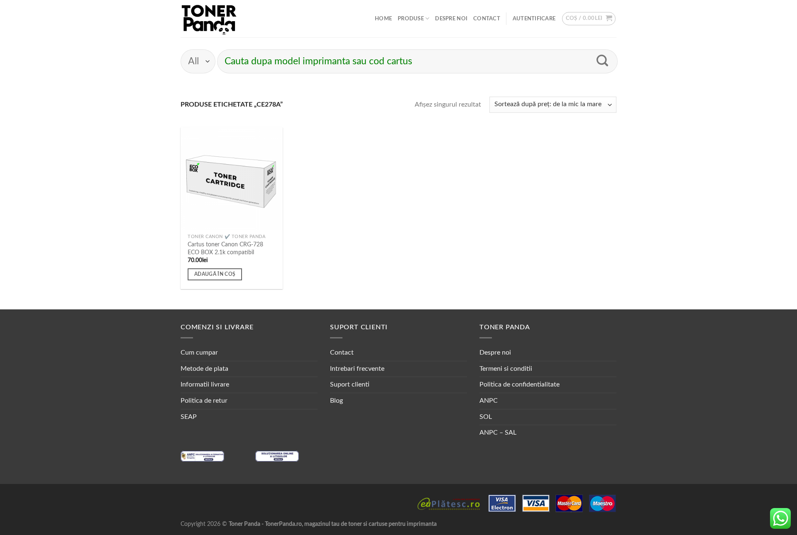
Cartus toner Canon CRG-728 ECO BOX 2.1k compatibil (225, 248)
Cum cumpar (199, 352)
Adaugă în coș (215, 274)
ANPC (488, 400)
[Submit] (602, 61)
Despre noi (451, 18)
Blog (336, 400)
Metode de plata (204, 368)
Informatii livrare (205, 384)
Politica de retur (204, 400)
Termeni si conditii (505, 368)
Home (383, 18)
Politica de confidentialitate (519, 384)
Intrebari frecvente (357, 368)
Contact (486, 18)
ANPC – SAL (497, 432)
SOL (485, 416)
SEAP (189, 416)
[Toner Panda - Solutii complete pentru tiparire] (209, 18)
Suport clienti (349, 384)
